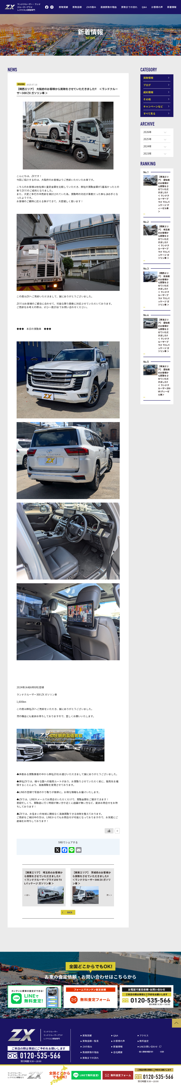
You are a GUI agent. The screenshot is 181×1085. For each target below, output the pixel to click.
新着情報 (171, 7)
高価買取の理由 (109, 7)
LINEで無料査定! (89, 1075)
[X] (57, 850)
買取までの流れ (129, 7)
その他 (147, 99)
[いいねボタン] (109, 830)
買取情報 (21, 84)
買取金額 (77, 7)
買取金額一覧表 (91, 1041)
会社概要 (117, 1052)
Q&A (144, 7)
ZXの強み (91, 7)
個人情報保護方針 (146, 1051)
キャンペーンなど (153, 106)
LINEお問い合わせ (148, 1046)
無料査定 (144, 1041)
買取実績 (63, 7)
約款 (162, 1051)
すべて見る (149, 113)
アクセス (143, 1035)
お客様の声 (157, 7)
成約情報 (148, 92)
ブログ (147, 85)
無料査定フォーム (121, 1075)
